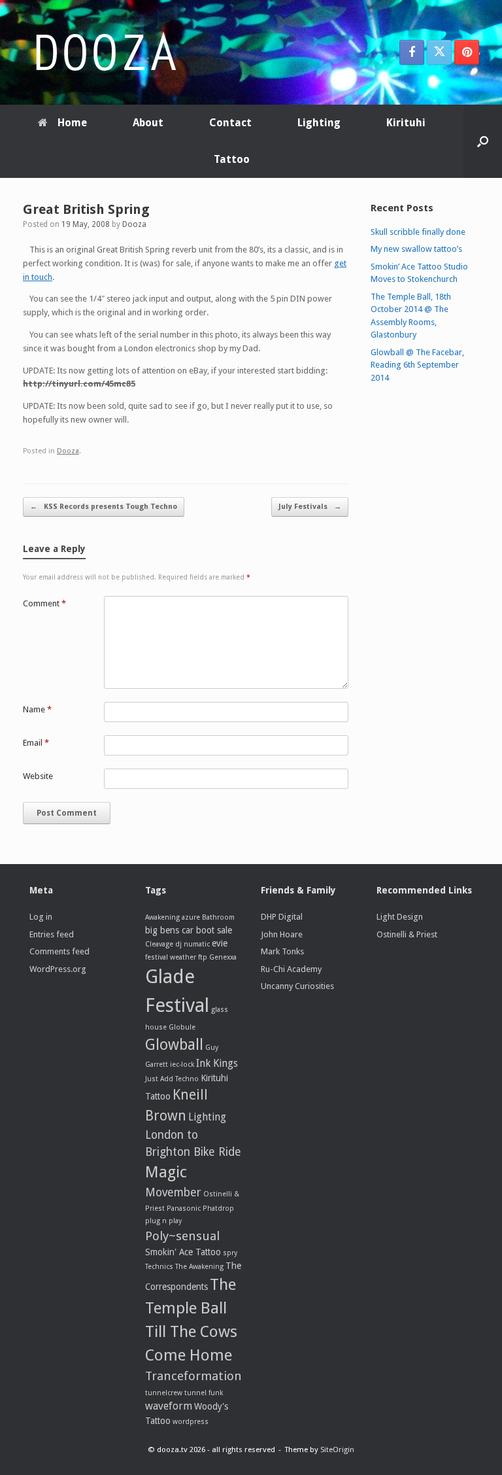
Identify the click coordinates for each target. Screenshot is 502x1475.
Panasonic (184, 1208)
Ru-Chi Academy (291, 969)
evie (219, 943)
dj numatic (192, 944)
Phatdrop (218, 1208)
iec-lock (182, 1064)
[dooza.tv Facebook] (411, 52)
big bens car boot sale (188, 930)
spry (230, 1253)
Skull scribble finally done (418, 232)
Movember (173, 1192)
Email (36, 743)
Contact (230, 122)
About (148, 122)
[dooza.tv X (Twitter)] (439, 52)
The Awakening (199, 1266)
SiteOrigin (337, 1449)
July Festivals (309, 506)
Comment (44, 603)
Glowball (174, 1044)
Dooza (134, 224)
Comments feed (59, 951)
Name (37, 709)
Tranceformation (193, 1375)
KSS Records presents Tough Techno (103, 506)
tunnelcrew (163, 1393)
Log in (40, 917)
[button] (482, 141)
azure (191, 917)
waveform (168, 1406)
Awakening (162, 917)
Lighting (319, 122)
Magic (166, 1172)
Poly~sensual (182, 1235)
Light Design (399, 917)
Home (72, 122)
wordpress (191, 1421)
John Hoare (282, 934)
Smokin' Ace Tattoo (183, 1252)
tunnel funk (203, 1393)
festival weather (170, 957)
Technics (159, 1266)
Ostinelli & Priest (406, 934)
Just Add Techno (172, 1079)
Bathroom (218, 917)
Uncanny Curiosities (297, 986)
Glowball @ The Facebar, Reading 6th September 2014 (417, 365)
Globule (182, 1027)
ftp (202, 957)
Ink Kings (217, 1063)
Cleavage (159, 944)
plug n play (163, 1221)
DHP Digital (282, 917)
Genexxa (223, 957)
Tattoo (232, 159)
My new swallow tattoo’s (416, 249)
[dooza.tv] (104, 52)
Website (38, 776)
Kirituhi (406, 122)
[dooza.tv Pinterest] (466, 52)
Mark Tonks (282, 951)
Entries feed (51, 934)
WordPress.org (57, 969)
